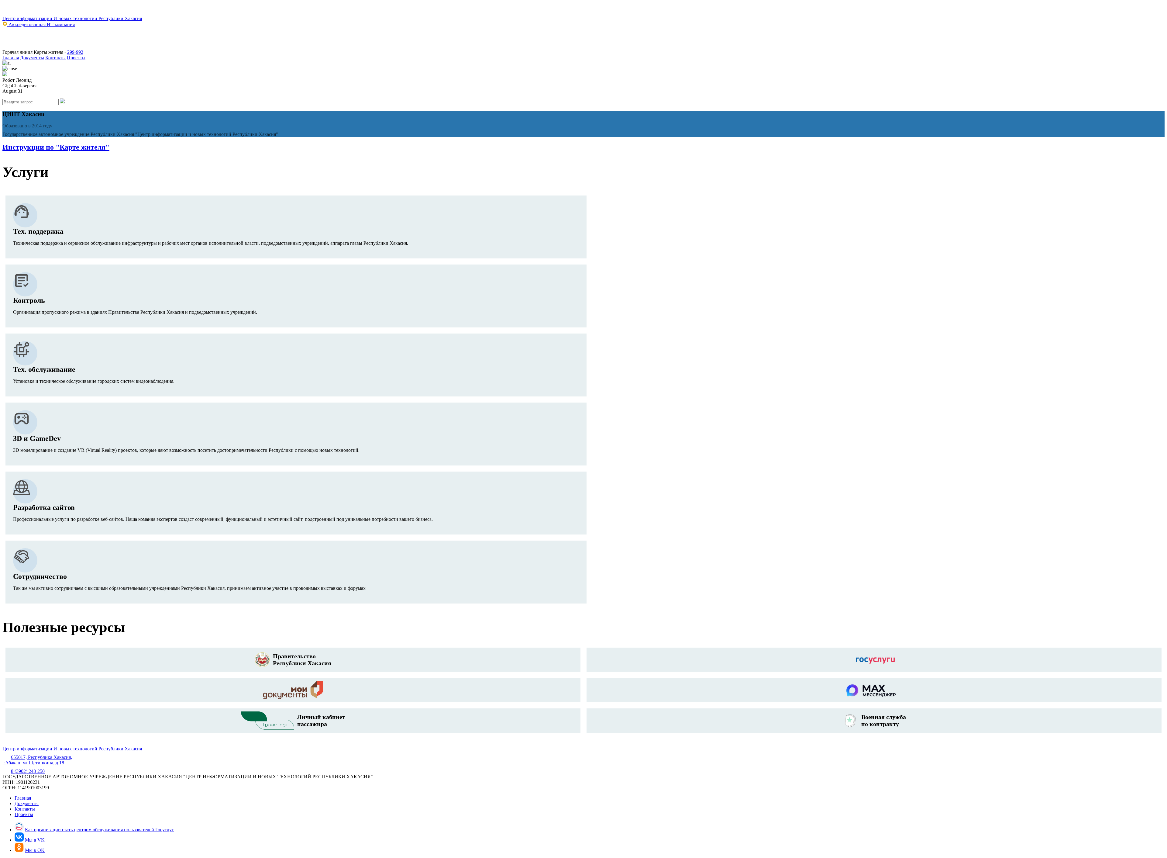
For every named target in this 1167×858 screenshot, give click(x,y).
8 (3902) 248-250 (28, 771)
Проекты (76, 57)
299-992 (75, 52)
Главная (10, 57)
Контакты (55, 57)
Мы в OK (35, 850)
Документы (32, 57)
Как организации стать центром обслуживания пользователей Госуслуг (99, 829)
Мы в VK (35, 839)
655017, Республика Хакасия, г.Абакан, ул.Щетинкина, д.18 (37, 760)
